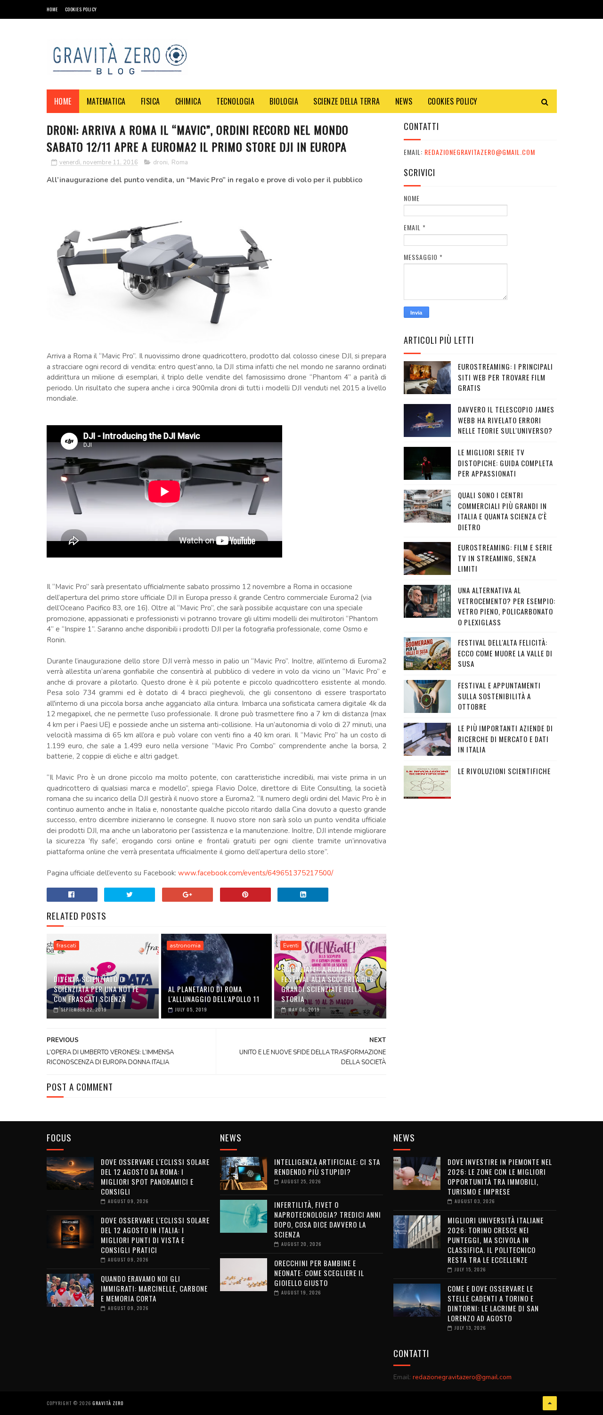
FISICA (150, 101)
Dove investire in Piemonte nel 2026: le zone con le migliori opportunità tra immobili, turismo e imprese (500, 1176)
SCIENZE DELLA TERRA (346, 101)
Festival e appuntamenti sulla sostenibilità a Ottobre (499, 696)
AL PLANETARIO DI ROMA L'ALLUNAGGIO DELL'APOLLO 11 (214, 994)
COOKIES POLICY (81, 9)
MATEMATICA (106, 101)
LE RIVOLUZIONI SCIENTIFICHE (504, 771)
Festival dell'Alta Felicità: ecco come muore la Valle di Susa (505, 653)
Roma (179, 162)
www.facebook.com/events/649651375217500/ (255, 873)
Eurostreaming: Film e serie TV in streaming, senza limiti (505, 558)
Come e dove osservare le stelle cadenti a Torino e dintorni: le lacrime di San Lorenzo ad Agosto (493, 1303)
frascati (66, 945)
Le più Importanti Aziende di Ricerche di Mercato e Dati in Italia (505, 738)
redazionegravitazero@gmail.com (479, 152)
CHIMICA (188, 101)
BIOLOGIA (283, 101)
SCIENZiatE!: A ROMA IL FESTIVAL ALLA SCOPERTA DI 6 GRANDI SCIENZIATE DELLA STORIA (327, 984)
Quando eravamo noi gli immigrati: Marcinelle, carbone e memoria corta (154, 1288)
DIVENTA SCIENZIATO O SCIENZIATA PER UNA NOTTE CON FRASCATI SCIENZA (96, 989)
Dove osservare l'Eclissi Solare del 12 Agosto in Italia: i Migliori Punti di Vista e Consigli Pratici (155, 1235)
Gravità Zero (107, 1403)
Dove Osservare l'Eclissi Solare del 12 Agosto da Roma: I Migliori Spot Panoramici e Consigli (155, 1176)
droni (160, 162)
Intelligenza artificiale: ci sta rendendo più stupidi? (327, 1166)
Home (52, 9)
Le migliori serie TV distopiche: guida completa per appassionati (505, 462)
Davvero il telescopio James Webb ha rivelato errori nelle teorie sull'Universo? (506, 420)
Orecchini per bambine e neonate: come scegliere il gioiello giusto (319, 1273)
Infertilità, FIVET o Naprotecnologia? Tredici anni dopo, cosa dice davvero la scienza (327, 1219)
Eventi (291, 945)
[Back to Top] (550, 1403)
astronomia (185, 945)
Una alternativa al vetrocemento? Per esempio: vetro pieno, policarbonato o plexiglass (506, 606)
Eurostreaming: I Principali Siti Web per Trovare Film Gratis (505, 377)
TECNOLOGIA (235, 101)
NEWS (404, 101)
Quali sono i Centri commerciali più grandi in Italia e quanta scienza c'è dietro (502, 511)
